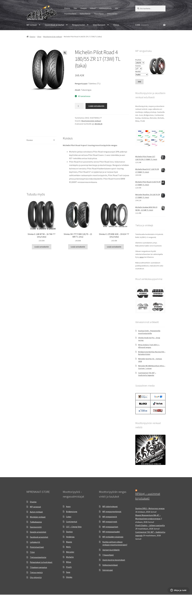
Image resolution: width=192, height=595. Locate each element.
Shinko (69, 577)
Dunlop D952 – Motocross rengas (150, 508)
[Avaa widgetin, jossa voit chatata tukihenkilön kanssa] (178, 590)
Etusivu (67, 8)
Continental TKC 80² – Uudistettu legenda (147, 374)
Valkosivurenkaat (110, 565)
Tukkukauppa (36, 522)
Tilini (75, 8)
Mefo (68, 546)
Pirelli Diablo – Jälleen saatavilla (150, 525)
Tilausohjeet (99, 14)
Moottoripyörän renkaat (52, 36)
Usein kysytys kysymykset (113, 560)
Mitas (68, 562)
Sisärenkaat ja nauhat (54, 25)
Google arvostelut (38, 532)
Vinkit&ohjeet (99, 25)
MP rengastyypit (109, 521)
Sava (68, 572)
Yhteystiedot (112, 14)
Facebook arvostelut (39, 537)
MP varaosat (35, 506)
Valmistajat (107, 570)
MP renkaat (32, 25)
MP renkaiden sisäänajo (112, 536)
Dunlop (69, 531)
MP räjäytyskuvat (110, 506)
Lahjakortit (35, 542)
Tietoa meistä (85, 14)
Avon (68, 506)
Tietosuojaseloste (38, 557)
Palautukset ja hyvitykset (41, 562)
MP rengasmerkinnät (111, 511)
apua (141, 257)
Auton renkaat (36, 511)
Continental (71, 521)
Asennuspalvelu (105, 8)
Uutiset (93, 8)
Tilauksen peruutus (38, 567)
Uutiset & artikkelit (111, 549)
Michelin (70, 557)
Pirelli (69, 567)
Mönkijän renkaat (38, 517)
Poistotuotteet (70, 14)
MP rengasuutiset (110, 526)
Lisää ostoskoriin (96, 106)
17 (93, 124)
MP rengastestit (109, 516)
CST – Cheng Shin (74, 526)
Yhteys (116, 25)
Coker (68, 516)
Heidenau (70, 536)
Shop (39, 36)
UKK (116, 8)
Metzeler (70, 552)
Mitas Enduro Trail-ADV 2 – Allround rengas (149, 346)
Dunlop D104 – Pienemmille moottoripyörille (149, 332)
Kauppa (83, 8)
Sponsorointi (36, 527)
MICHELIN (98, 124)
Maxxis (69, 542)
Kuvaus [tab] (30, 140)
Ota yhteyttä (36, 577)
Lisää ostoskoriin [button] (41, 247)
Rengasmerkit (78, 25)
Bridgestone (71, 511)
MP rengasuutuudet (111, 531)
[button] (65, 53)
